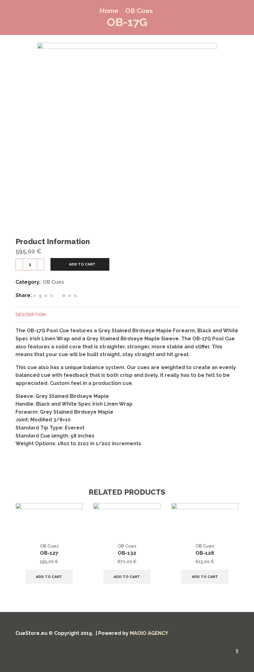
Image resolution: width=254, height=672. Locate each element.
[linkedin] (64, 295)
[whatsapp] (69, 295)
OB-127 (49, 553)
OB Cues (139, 10)
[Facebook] (40, 295)
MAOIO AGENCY (149, 633)
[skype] (74, 295)
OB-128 (204, 553)
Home (109, 10)
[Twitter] (34, 295)
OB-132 (127, 553)
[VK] (46, 295)
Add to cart (82, 264)
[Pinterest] (51, 295)
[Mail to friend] (57, 295)
